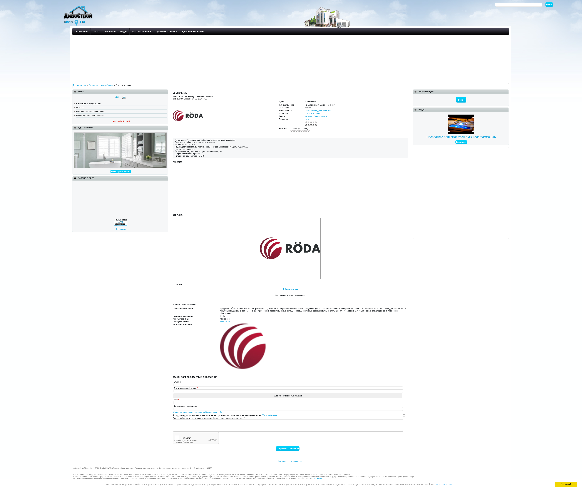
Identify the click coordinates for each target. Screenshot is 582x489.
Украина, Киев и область (316, 116)
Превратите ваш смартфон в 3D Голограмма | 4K (461, 137)
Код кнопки (121, 229)
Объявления (81, 31)
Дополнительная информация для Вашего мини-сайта (198, 412)
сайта (198, 479)
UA (82, 22)
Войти (461, 100)
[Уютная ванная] (120, 134)
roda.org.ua (225, 322)
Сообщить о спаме (121, 121)
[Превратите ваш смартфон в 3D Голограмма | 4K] (461, 115)
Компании (110, 31)
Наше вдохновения (120, 171)
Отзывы (79, 107)
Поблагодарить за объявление (90, 115)
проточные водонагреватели (318, 110)
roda (307, 119)
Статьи (96, 31)
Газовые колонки (312, 113)
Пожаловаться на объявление (90, 111)
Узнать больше (443, 484)
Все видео (461, 142)
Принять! (566, 484)
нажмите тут (316, 479)
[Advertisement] (163, 59)
